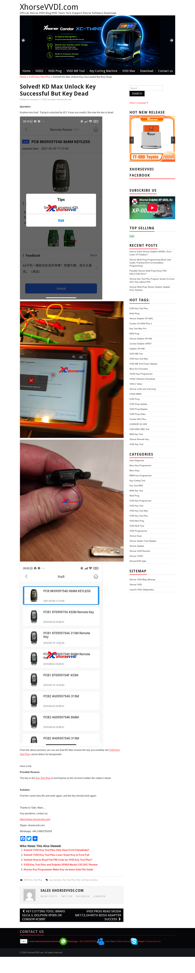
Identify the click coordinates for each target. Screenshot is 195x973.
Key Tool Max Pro (137, 328)
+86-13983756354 (88, 941)
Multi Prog (134, 495)
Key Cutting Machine (103, 71)
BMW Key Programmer (140, 475)
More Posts (49, 896)
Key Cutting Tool (137, 480)
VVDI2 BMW (135, 394)
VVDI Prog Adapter (138, 409)
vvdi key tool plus (89, 880)
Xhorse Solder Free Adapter (142, 541)
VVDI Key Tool (136, 444)
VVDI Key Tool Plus (39, 77)
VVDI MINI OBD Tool (139, 429)
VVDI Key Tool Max (138, 359)
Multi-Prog (134, 313)
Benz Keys (134, 470)
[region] (97, 41)
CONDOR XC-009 (138, 424)
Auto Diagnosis (136, 460)
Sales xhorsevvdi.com (61, 99)
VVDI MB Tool (76, 71)
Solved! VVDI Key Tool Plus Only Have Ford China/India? (56, 850)
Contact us (165, 71)
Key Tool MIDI (136, 485)
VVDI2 (39, 71)
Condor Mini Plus (137, 419)
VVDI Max (128, 71)
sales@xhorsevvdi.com (47, 941)
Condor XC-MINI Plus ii (140, 323)
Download (146, 71)
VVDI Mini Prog (136, 521)
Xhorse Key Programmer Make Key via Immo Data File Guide (58, 869)
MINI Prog (134, 333)
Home (26, 71)
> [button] (171, 40)
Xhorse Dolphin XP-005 (140, 338)
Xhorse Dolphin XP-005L (141, 318)
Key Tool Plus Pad (71, 880)
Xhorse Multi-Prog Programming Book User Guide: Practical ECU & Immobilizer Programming (150, 262)
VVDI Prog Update (138, 404)
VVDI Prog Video (137, 414)
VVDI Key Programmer (140, 500)
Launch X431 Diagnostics (141, 589)
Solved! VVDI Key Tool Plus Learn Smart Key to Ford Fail (56, 855)
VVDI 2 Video (135, 384)
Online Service (123, 941)
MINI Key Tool (136, 434)
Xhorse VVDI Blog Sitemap (142, 579)
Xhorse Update (136, 546)
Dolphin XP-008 (137, 348)
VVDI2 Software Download (142, 379)
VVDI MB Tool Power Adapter (143, 364)
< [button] (23, 40)
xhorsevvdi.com (153, 941)
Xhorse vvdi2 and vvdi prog (142, 389)
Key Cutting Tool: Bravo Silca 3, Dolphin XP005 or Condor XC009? (43, 915)
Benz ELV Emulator (138, 369)
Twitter (66, 896)
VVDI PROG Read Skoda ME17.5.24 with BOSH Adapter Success (98, 915)
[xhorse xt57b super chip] (97, 41)
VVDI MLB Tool (136, 526)
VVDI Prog (55, 71)
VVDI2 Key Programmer (141, 374)
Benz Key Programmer (140, 465)
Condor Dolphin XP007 (140, 343)
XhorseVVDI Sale (137, 561)
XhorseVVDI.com (49, 7)
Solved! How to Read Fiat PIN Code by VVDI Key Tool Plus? (58, 860)
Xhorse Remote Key (139, 439)
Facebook (83, 896)
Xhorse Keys (135, 536)
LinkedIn (99, 896)
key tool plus (55, 880)
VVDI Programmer (138, 531)
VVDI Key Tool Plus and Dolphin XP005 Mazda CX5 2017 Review (61, 864)
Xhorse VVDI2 (136, 556)
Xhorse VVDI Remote (139, 551)
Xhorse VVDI (135, 584)
